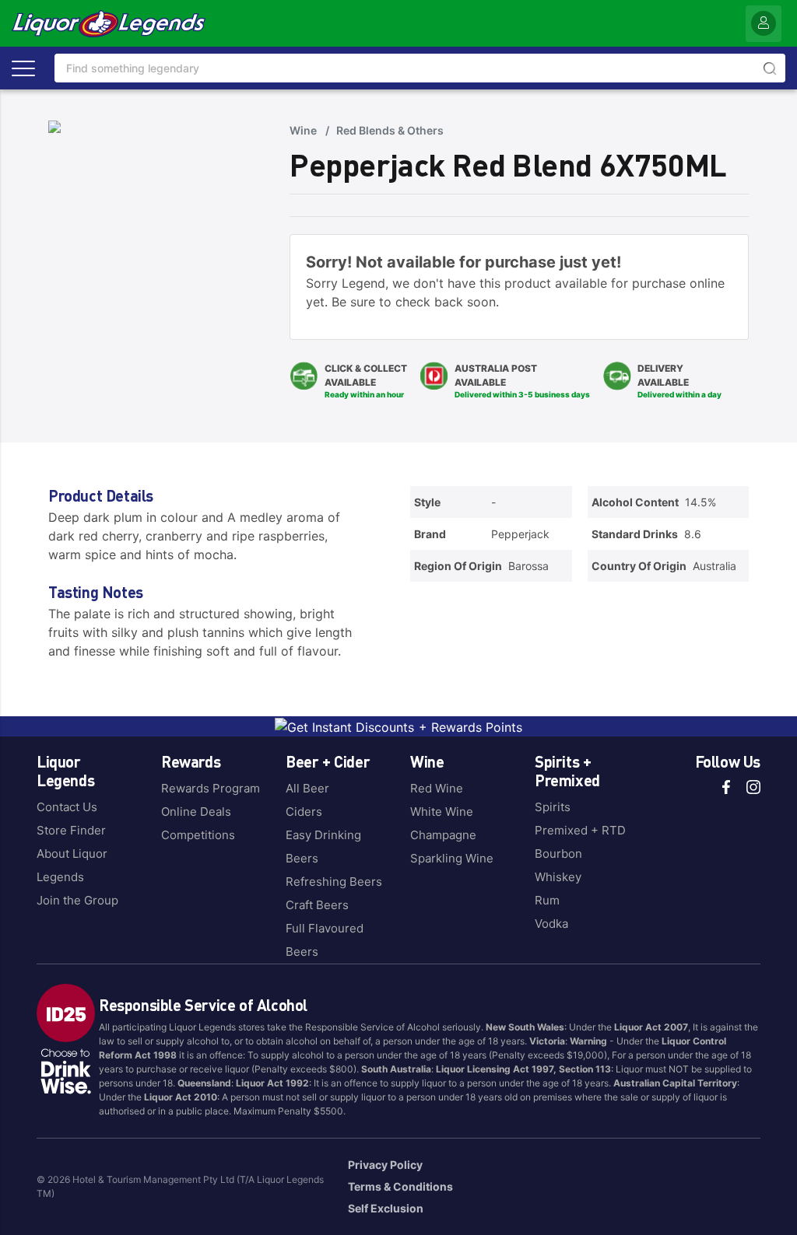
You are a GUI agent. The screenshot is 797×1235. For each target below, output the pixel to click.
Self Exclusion (385, 1208)
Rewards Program (210, 788)
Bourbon (558, 853)
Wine (303, 130)
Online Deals (196, 811)
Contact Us (67, 806)
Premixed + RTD (580, 830)
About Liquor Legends (72, 865)
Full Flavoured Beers (324, 940)
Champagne (443, 834)
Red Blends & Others (390, 130)
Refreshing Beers (334, 881)
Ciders (304, 811)
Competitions (198, 834)
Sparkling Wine (451, 858)
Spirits (553, 806)
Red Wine (436, 788)
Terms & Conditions (400, 1186)
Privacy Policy (385, 1164)
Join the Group (77, 900)
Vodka (551, 923)
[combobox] (419, 68)
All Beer (307, 788)
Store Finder (71, 830)
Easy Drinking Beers (323, 846)
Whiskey (558, 876)
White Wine (441, 811)
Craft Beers (317, 904)
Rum (547, 900)
